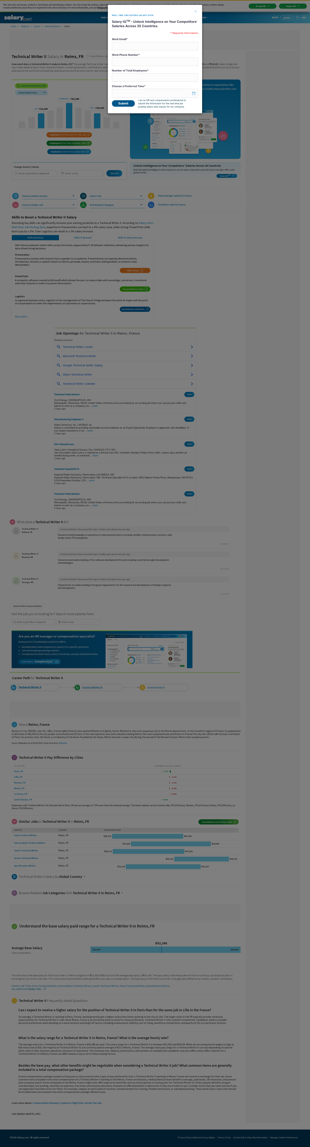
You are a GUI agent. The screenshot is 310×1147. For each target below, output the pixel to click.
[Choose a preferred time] (155, 93)
